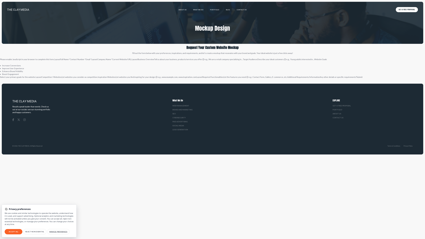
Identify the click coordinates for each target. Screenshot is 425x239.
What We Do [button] (198, 10)
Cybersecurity (179, 118)
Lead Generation (180, 130)
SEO (174, 114)
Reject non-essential (34, 232)
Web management (180, 106)
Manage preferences (58, 232)
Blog (228, 10)
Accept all (13, 232)
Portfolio (214, 10)
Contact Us (242, 10)
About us (182, 10)
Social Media (178, 126)
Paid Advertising (180, 122)
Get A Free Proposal (407, 9)
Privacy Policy (408, 146)
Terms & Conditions (393, 146)
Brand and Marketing (182, 110)
